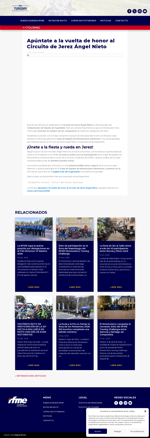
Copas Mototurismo (83, 21)
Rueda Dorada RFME (32, 21)
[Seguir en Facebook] (129, 11)
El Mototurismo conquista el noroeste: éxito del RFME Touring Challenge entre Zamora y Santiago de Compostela (115, 329)
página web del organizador (66, 172)
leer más (33, 287)
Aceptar (98, 431)
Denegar (117, 431)
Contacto (121, 21)
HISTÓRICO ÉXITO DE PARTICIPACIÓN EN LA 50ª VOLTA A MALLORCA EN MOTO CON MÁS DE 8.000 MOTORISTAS (31, 329)
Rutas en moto (58, 21)
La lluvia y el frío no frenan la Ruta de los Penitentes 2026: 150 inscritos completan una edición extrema (74, 328)
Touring (41, 52)
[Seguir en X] (134, 11)
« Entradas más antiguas (30, 376)
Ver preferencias (137, 431)
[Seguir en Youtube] (145, 11)
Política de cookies (89, 407)
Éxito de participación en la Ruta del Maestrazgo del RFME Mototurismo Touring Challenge (74, 249)
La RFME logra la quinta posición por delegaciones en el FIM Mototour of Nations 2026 (33, 249)
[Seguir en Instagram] (140, 11)
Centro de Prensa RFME (38, 191)
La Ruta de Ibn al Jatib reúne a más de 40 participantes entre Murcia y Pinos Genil (115, 248)
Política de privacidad (90, 403)
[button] (145, 411)
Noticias (105, 21)
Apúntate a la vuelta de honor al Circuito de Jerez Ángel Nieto (67, 188)
